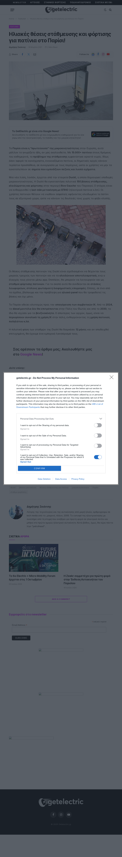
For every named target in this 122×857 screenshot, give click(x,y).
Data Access (61, 479)
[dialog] (61, 428)
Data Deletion (44, 479)
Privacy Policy (77, 479)
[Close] (112, 378)
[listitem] (61, 418)
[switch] (98, 425)
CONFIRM (39, 468)
